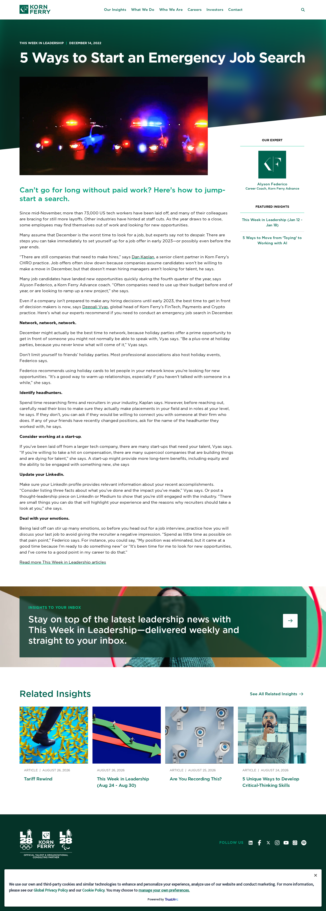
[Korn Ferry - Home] (35, 10)
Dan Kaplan (143, 257)
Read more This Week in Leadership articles (63, 562)
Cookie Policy (93, 890)
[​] (290, 621)
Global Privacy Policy (51, 890)
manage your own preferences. (164, 890)
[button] (115, 10)
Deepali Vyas (95, 306)
